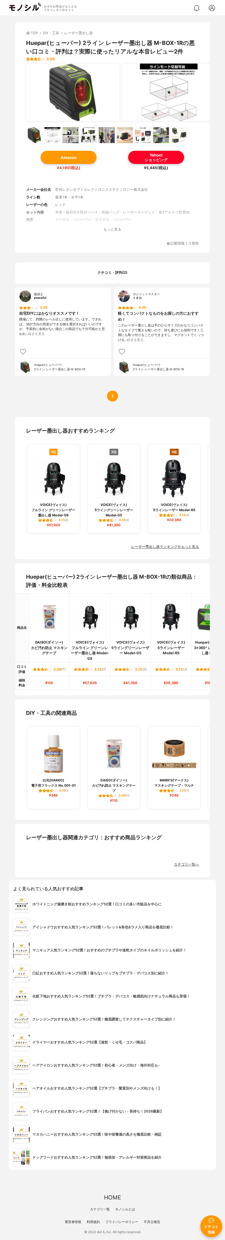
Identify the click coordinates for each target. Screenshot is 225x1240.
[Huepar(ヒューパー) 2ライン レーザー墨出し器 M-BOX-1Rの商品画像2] (168, 92)
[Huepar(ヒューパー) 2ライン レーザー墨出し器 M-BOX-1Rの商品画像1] (72, 92)
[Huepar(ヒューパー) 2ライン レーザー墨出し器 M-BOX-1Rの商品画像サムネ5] (107, 135)
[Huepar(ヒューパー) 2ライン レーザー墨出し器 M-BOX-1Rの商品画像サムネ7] (143, 135)
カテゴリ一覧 (100, 1209)
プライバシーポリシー (121, 1222)
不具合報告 (152, 1222)
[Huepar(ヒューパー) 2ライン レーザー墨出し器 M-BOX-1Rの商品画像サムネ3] (70, 135)
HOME (112, 1197)
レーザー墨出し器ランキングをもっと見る (165, 547)
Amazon (69, 157)
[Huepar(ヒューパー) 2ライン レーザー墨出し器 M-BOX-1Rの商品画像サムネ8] (161, 135)
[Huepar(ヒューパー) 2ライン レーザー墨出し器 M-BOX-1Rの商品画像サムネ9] (179, 135)
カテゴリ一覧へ (186, 864)
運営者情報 (73, 1222)
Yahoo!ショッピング (156, 157)
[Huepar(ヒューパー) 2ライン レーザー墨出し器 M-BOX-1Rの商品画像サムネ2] (52, 135)
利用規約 (93, 1222)
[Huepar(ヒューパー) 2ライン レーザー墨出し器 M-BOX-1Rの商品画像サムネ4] (88, 135)
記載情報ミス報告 (184, 243)
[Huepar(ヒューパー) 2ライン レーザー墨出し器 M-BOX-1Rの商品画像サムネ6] (125, 135)
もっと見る (112, 229)
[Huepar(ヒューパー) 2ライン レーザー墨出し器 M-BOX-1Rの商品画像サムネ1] (34, 135)
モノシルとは (125, 1209)
